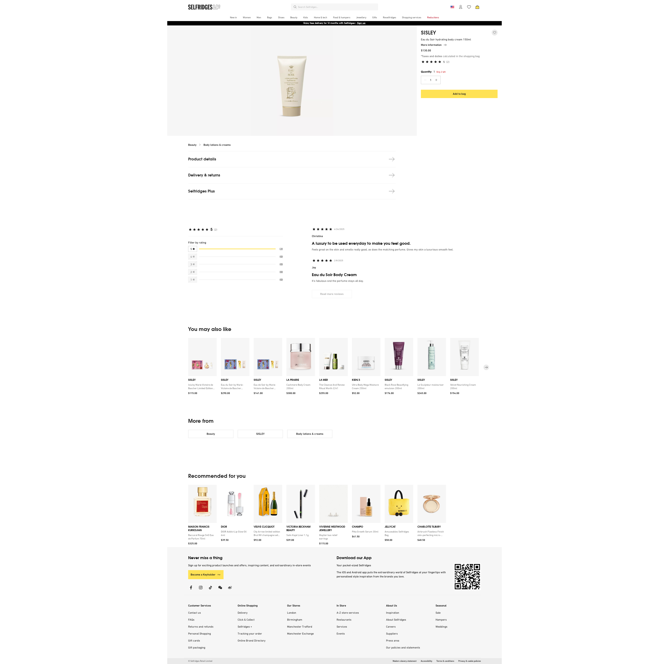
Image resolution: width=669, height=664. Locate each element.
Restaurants (344, 619)
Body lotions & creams (217, 144)
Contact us (194, 612)
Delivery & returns (204, 175)
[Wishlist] (469, 6)
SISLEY (428, 33)
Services (342, 626)
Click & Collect (246, 619)
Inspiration (392, 612)
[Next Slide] (486, 367)
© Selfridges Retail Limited (200, 661)
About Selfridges (396, 619)
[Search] (295, 6)
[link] (201, 386)
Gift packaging (196, 647)
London (291, 612)
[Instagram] (200, 590)
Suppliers (392, 633)
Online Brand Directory (252, 640)
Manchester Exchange (300, 633)
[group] (334, 367)
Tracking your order (250, 633)
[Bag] (477, 6)
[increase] (436, 80)
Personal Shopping (199, 633)
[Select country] (452, 6)
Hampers (441, 619)
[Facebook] (191, 590)
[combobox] (337, 7)
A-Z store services (348, 612)
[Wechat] (220, 590)
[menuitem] (233, 17)
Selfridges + (245, 626)
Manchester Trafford (299, 626)
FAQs (191, 619)
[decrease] (425, 80)
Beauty (192, 144)
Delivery (243, 612)
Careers (391, 626)
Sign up (361, 23)
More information (431, 45)
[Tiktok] (210, 590)
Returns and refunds (200, 626)
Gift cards (194, 640)
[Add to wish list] (495, 33)
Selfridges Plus (201, 191)
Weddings (441, 626)
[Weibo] (230, 590)
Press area (392, 640)
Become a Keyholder (203, 574)
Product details (202, 159)
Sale (438, 612)
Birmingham (294, 619)
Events (341, 633)
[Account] (460, 6)
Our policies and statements (403, 647)
